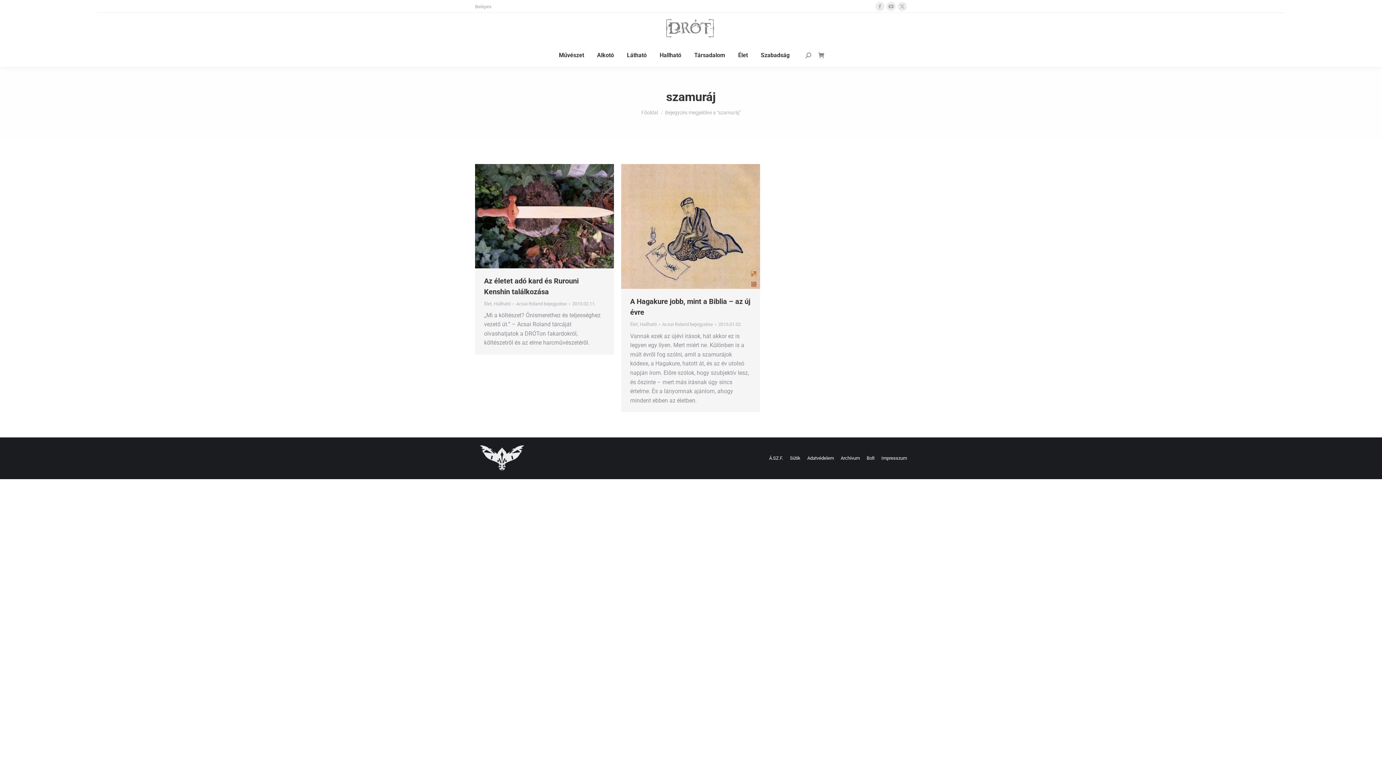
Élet (488, 303)
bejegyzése (541, 303)
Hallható (502, 303)
